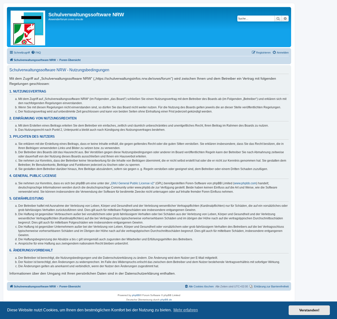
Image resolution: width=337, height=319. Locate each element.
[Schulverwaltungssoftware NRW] (28, 27)
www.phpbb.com (245, 183)
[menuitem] (36, 53)
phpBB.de (166, 299)
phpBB (136, 295)
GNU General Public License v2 (132, 183)
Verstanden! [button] (309, 310)
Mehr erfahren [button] (185, 310)
